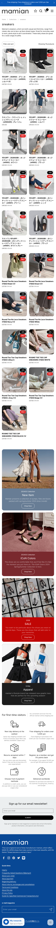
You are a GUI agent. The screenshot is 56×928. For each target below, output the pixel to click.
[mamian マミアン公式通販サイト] (15, 11)
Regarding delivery (9, 882)
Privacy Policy (7, 893)
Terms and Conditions (10, 887)
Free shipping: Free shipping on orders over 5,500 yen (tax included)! (28, 3)
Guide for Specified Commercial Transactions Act (20, 896)
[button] (40, 11)
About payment (7, 879)
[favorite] (35, 11)
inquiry (4, 870)
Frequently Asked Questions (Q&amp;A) (16, 873)
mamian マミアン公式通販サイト (27, 921)
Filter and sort (8, 44)
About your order (8, 876)
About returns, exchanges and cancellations (18, 884)
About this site (7, 890)
